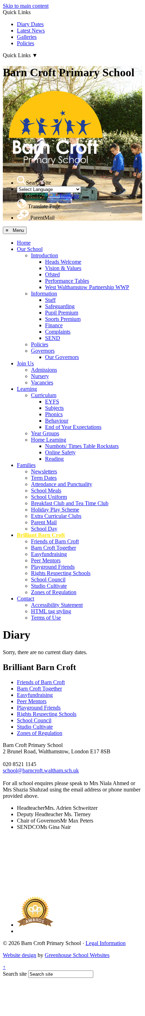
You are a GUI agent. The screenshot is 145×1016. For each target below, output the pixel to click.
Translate (69, 196)
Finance (54, 325)
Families (26, 465)
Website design (19, 955)
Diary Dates (30, 24)
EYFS (52, 402)
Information (44, 294)
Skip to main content (26, 6)
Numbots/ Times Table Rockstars (82, 446)
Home (24, 243)
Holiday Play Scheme (55, 510)
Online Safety (60, 452)
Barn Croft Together (53, 548)
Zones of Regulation (53, 592)
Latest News (31, 31)
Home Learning (48, 440)
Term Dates (44, 478)
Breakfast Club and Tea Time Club (69, 503)
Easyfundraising (49, 554)
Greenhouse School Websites (77, 955)
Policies (25, 43)
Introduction (44, 255)
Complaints (57, 332)
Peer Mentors (46, 560)
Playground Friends (53, 567)
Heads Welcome (63, 262)
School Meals (46, 491)
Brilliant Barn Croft (41, 535)
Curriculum (43, 395)
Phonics (54, 414)
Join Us (25, 363)
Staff (50, 300)
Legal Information (106, 943)
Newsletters (44, 471)
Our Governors (62, 357)
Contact (25, 599)
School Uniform (49, 497)
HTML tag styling (51, 611)
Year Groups (45, 433)
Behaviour (56, 421)
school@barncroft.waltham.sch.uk (41, 770)
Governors (43, 351)
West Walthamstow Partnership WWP (87, 287)
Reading (54, 459)
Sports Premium (63, 319)
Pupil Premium (61, 313)
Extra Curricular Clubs (56, 516)
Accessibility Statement (57, 605)
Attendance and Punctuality (61, 484)
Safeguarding (60, 306)
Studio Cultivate (49, 586)
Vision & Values (63, 268)
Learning (27, 389)
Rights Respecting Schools (60, 573)
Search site (15, 974)
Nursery (40, 376)
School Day (44, 529)
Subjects (54, 408)
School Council (48, 579)
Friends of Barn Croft (55, 541)
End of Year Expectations (73, 427)
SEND (52, 338)
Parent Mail (44, 522)
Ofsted (52, 274)
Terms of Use (46, 618)
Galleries (27, 37)
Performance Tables (67, 281)
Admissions (44, 370)
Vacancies (42, 382)
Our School (30, 249)
